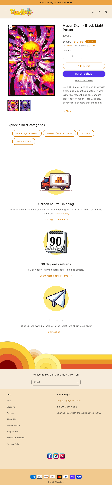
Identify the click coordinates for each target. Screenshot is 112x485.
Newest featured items (59, 133)
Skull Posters (23, 141)
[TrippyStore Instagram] (56, 458)
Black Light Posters (27, 133)
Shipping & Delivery (54, 219)
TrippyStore (59, 482)
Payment (11, 413)
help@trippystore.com (69, 400)
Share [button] (69, 111)
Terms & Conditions (16, 437)
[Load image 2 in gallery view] (25, 105)
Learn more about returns (54, 275)
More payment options (84, 80)
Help (9, 400)
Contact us (54, 332)
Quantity (66, 50)
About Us (11, 419)
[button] (6, 12)
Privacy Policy (13, 444)
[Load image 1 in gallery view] (13, 105)
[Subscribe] (77, 382)
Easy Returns (13, 431)
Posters (86, 133)
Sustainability (61, 213)
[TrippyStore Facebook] (49, 458)
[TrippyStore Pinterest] (62, 458)
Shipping (71, 46)
